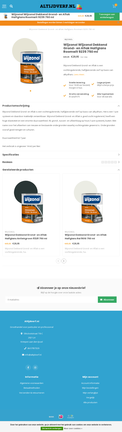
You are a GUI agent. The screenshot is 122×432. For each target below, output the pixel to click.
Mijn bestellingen (90, 387)
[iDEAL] (61, 416)
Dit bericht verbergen (51, 428)
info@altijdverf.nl (33, 354)
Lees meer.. (79, 74)
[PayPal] (71, 416)
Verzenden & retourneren (31, 392)
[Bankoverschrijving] (51, 416)
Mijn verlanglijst (90, 392)
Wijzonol (68, 39)
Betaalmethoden (32, 387)
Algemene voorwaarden (31, 383)
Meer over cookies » (73, 428)
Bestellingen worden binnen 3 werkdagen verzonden (61, 22)
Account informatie (90, 383)
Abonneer (108, 299)
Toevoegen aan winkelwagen (107, 16)
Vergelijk (90, 397)
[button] (30, 91)
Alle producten (90, 402)
